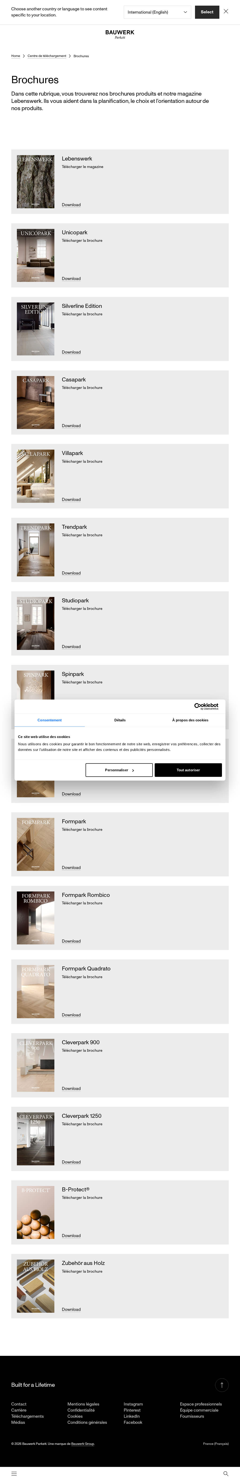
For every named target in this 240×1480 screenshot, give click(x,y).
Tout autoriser (188, 770)
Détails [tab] (120, 720)
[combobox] (157, 12)
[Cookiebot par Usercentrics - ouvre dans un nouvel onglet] (201, 706)
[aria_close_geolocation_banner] (226, 12)
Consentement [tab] (50, 720)
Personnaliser (116, 770)
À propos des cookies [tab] (190, 720)
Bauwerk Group (82, 1444)
